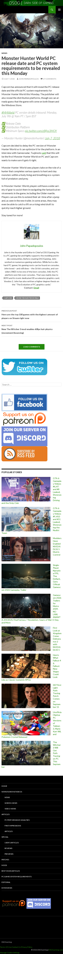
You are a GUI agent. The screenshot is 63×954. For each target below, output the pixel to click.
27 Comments (49, 79)
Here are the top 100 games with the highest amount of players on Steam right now (30, 314)
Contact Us (16, 947)
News (4, 53)
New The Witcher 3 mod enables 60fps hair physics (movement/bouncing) (27, 329)
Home (4, 786)
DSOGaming (7, 942)
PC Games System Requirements (16, 876)
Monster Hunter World (27, 298)
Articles (5, 814)
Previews (9, 854)
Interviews (7, 888)
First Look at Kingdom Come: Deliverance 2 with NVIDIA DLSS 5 (57, 638)
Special (5, 837)
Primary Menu (59, 9)
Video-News (10, 809)
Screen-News (11, 803)
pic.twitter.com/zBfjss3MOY (41, 131)
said (44, 152)
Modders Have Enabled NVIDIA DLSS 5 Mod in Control (57, 546)
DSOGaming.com (56, 950)
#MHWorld (8, 112)
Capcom (8, 298)
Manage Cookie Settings (10, 952)
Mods (4, 865)
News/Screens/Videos (12, 792)
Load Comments (31, 347)
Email (36, 287)
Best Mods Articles (11, 871)
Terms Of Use (5, 947)
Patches (5, 859)
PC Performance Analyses (17, 820)
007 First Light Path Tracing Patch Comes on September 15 (57, 696)
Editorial (6, 882)
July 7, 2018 (52, 138)
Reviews (8, 848)
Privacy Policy (26, 947)
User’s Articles (12, 842)
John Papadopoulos (29, 79)
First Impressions (13, 825)
